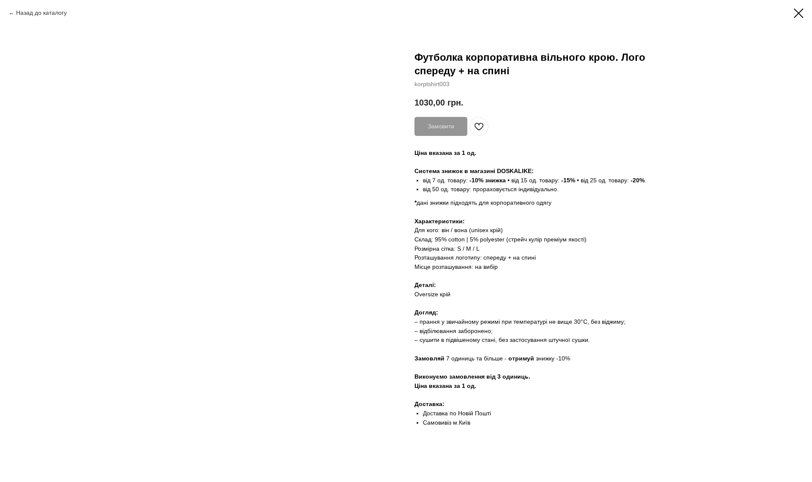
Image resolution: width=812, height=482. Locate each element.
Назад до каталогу (41, 12)
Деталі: (425, 285)
